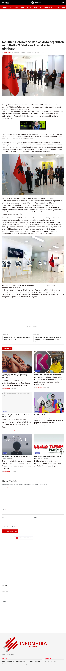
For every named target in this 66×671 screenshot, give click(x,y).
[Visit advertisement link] (33, 125)
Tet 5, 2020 (13, 471)
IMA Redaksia (7, 52)
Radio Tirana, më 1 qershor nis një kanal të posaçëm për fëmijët (47, 457)
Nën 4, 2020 (46, 425)
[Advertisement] (33, 618)
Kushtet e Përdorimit (34, 661)
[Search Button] (63, 2)
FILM (22, 7)
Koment (5, 488)
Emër (4, 509)
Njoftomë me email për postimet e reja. (13, 526)
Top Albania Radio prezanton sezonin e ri (47, 415)
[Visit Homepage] (36, 2)
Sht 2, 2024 (13, 388)
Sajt (35, 517)
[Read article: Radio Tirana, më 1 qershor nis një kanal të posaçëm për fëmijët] (49, 444)
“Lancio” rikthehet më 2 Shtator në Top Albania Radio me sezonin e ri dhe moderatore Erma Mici (16, 375)
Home (3, 661)
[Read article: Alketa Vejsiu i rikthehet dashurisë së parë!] (49, 362)
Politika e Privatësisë (21, 661)
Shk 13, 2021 (17, 430)
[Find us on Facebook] (45, 662)
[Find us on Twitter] (48, 662)
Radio (23, 52)
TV (11, 7)
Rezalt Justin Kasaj (8, 430)
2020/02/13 (17, 52)
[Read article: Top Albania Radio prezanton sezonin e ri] (49, 402)
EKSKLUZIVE (38, 7)
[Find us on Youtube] (51, 662)
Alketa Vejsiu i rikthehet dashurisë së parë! (47, 374)
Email (4, 517)
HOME (5, 7)
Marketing (24, 664)
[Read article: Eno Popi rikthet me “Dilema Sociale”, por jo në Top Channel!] (17, 444)
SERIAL (16, 7)
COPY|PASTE (48, 7)
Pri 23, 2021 (46, 387)
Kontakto (16, 664)
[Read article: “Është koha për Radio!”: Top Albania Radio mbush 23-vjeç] (17, 402)
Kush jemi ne (10, 661)
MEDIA (5, 411)
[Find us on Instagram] (54, 662)
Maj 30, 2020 (46, 469)
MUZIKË (29, 7)
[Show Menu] (3, 2)
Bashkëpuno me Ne (7, 664)
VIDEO (57, 7)
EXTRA (64, 7)
